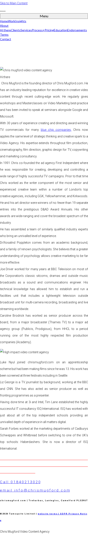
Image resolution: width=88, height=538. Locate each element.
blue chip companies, (56, 129)
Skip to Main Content (14, 3)
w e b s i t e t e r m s (47, 514)
